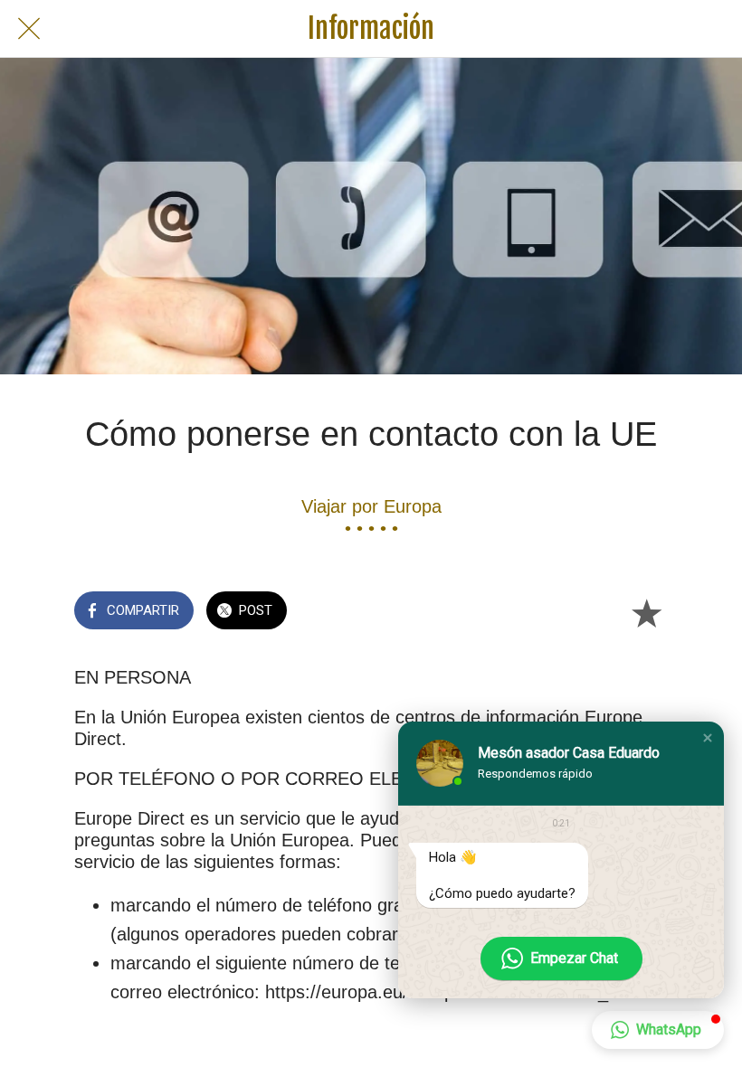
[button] (708, 738)
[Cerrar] (29, 29)
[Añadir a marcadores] (646, 612)
